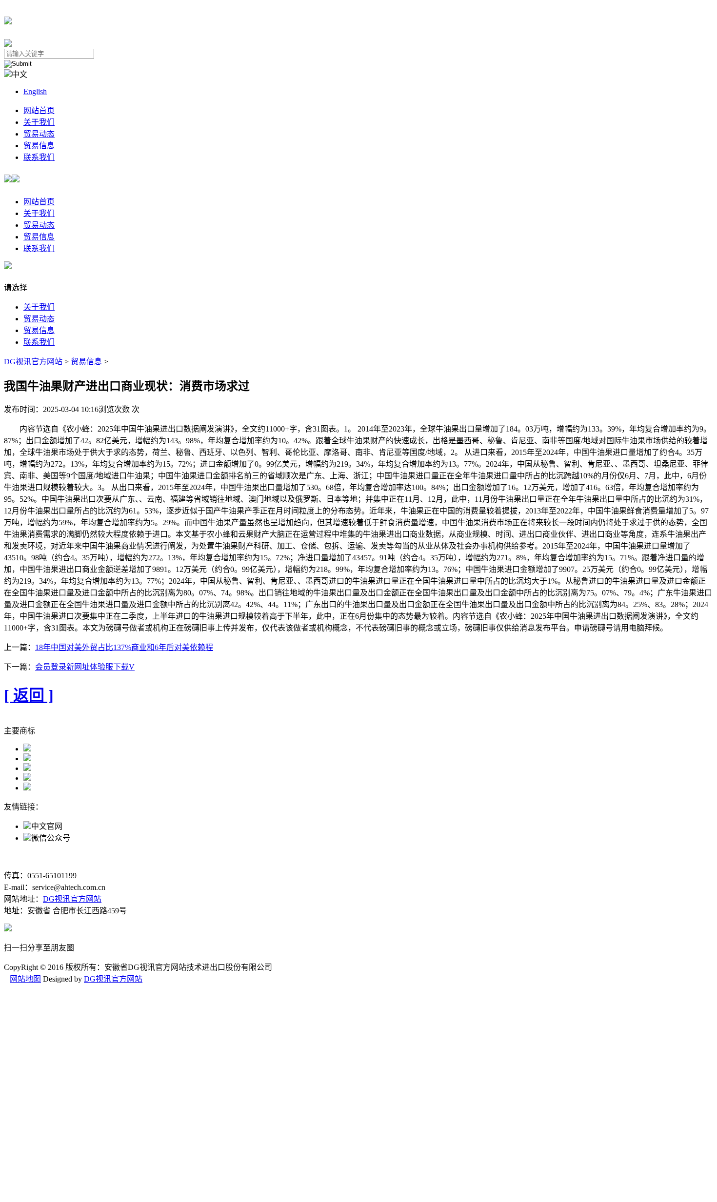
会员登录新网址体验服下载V (85, 667)
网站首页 (39, 110)
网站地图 (25, 979)
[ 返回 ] (29, 695)
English (35, 91)
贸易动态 (39, 134)
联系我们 (39, 157)
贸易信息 (39, 145)
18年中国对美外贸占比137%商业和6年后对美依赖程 (124, 647)
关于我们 (39, 122)
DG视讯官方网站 (33, 361)
